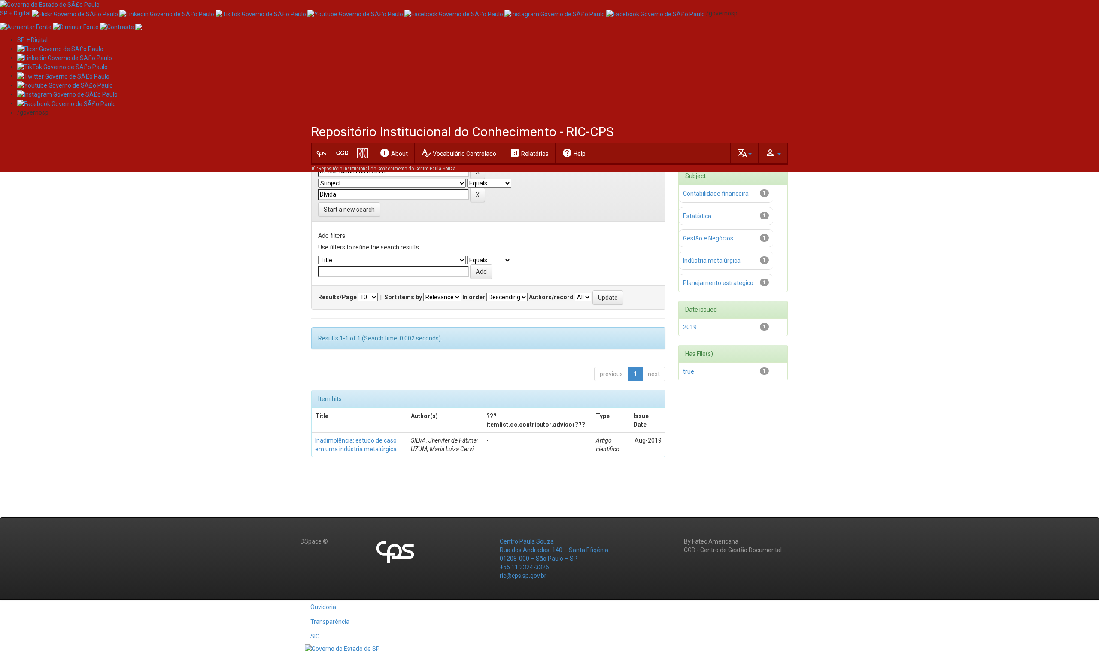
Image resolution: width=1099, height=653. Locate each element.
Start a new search (349, 209)
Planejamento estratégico (718, 282)
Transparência (329, 621)
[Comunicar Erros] (138, 26)
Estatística (697, 216)
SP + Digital (15, 13)
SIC (314, 636)
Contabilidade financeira (716, 193)
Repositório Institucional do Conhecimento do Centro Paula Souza (387, 169)
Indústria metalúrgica (712, 260)
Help (574, 153)
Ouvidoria (323, 607)
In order (473, 297)
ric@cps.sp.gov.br (523, 575)
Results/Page (337, 297)
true (688, 371)
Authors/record (551, 297)
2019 (690, 327)
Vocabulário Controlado (458, 153)
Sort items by (403, 297)
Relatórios (529, 153)
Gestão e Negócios (708, 238)
